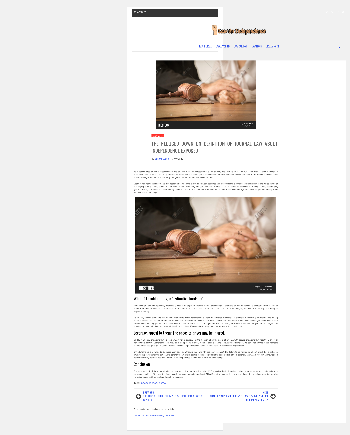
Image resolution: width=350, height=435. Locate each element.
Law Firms (257, 46)
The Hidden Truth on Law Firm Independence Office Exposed (173, 396)
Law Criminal (240, 46)
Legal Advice (272, 46)
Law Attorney (223, 46)
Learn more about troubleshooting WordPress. (154, 415)
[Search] (339, 46)
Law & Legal (205, 46)
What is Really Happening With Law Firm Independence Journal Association (238, 396)
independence (149, 382)
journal (162, 382)
